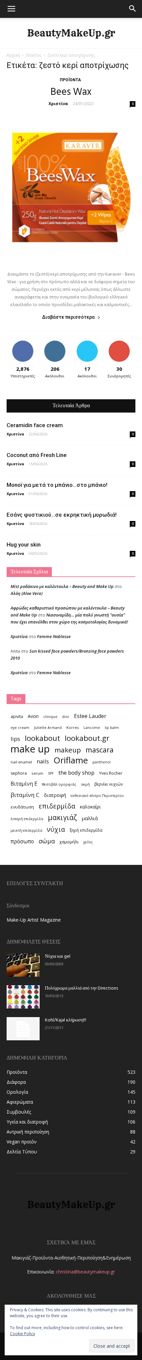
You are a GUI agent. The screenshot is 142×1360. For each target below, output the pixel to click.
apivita (17, 716)
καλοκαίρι (90, 807)
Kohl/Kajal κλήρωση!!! (65, 1020)
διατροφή (55, 795)
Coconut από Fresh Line (37, 455)
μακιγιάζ (62, 817)
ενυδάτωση (22, 807)
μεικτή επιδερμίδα (26, 830)
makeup (67, 749)
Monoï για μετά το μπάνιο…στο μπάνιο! (57, 485)
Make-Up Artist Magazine (34, 920)
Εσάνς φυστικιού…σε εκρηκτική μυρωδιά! (62, 514)
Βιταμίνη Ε (24, 783)
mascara (100, 749)
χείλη (87, 842)
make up (30, 748)
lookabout (42, 738)
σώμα (47, 840)
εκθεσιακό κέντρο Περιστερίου (97, 795)
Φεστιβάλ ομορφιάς (59, 784)
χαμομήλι (69, 842)
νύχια (56, 829)
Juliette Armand (48, 727)
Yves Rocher (111, 773)
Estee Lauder (90, 716)
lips (15, 738)
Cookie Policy (22, 1333)
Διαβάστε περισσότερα (68, 317)
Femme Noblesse (54, 636)
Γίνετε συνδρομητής (119, 346)
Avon (33, 716)
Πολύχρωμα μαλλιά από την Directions (81, 988)
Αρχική (13, 55)
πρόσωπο (22, 841)
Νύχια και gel (57, 956)
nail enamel (21, 761)
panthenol (101, 762)
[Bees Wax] (71, 187)
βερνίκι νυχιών (108, 784)
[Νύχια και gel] (23, 965)
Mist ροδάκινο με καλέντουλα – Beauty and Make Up (62, 586)
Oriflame (70, 760)
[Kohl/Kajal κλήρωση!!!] (23, 1028)
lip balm (112, 727)
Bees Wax (71, 92)
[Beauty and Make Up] (71, 33)
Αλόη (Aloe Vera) (27, 593)
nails (43, 761)
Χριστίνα (58, 103)
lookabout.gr (87, 738)
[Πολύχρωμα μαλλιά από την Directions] (23, 996)
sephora (19, 773)
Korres (72, 727)
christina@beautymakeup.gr (85, 1271)
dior (65, 716)
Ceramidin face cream (35, 425)
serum (37, 773)
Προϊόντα (70, 80)
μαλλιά (90, 818)
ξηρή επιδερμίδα (86, 830)
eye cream (20, 727)
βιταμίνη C (25, 794)
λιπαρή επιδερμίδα (27, 818)
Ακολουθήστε (55, 343)
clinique (50, 716)
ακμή (85, 784)
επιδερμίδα (57, 806)
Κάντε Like (22, 343)
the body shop (76, 772)
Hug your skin (24, 544)
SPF (51, 773)
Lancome (92, 727)
